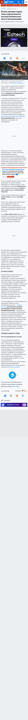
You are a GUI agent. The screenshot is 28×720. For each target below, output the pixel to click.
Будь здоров (7, 400)
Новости (3, 5)
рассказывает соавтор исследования (13, 116)
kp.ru (25, 391)
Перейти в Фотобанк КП (18, 83)
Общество (4, 176)
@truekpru (16, 386)
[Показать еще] (23, 58)
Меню (2, 2)
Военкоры (17, 5)
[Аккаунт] (26, 2)
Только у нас (10, 5)
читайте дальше (14, 367)
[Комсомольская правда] (8, 2)
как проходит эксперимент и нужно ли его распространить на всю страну (13, 172)
